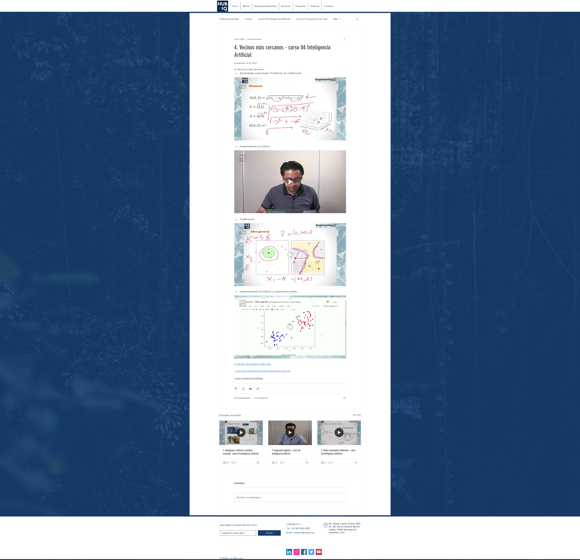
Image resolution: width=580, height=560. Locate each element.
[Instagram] (297, 552)
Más (336, 19)
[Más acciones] (344, 39)
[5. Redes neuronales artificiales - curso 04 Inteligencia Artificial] (339, 433)
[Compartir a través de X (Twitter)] (243, 388)
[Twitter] (311, 552)
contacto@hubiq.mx (303, 532)
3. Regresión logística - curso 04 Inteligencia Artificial (286, 452)
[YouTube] (319, 552)
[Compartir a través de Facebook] (235, 388)
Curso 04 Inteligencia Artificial (274, 19)
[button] (357, 19)
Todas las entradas (229, 19)
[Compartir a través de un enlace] (257, 388)
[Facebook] (304, 552)
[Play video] (290, 108)
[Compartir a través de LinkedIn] (250, 388)
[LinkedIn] (289, 552)
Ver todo (357, 415)
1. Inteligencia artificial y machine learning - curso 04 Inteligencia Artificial (241, 452)
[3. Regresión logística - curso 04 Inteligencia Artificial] (290, 433)
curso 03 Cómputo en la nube (311, 19)
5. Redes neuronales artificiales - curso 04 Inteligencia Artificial (338, 452)
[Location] (326, 525)
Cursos (248, 19)
